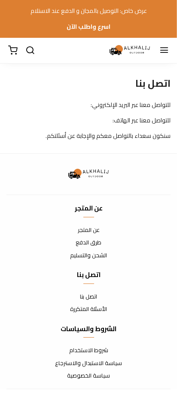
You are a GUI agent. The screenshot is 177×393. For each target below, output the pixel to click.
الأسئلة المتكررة (88, 309)
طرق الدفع (88, 242)
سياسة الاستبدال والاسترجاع (88, 363)
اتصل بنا (88, 296)
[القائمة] (164, 50)
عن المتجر (89, 230)
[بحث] (30, 50)
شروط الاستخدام (88, 350)
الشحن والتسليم (88, 255)
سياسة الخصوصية (88, 376)
